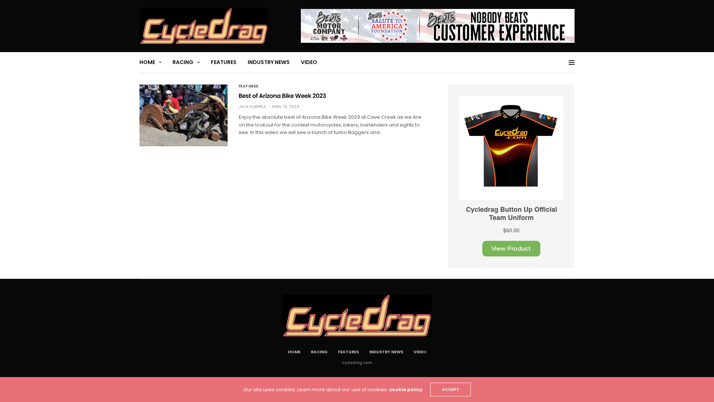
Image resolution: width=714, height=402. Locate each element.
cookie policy (406, 389)
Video (309, 62)
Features (224, 62)
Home (147, 62)
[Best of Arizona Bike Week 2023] (183, 115)
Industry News (269, 62)
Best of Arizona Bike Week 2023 (282, 96)
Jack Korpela (252, 106)
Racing (183, 62)
